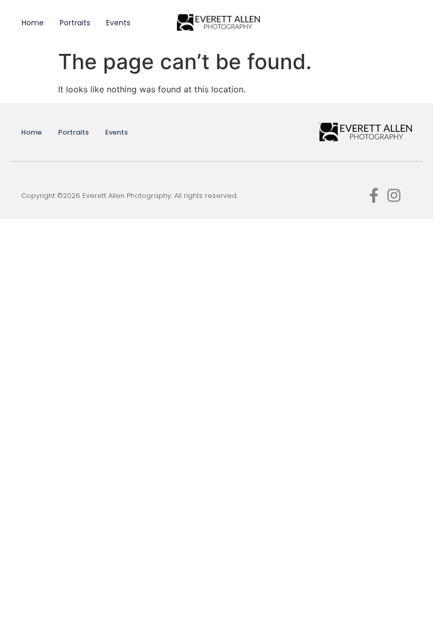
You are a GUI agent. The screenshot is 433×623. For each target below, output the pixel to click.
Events (118, 22)
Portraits (75, 22)
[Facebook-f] (373, 195)
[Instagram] (394, 195)
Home (33, 22)
